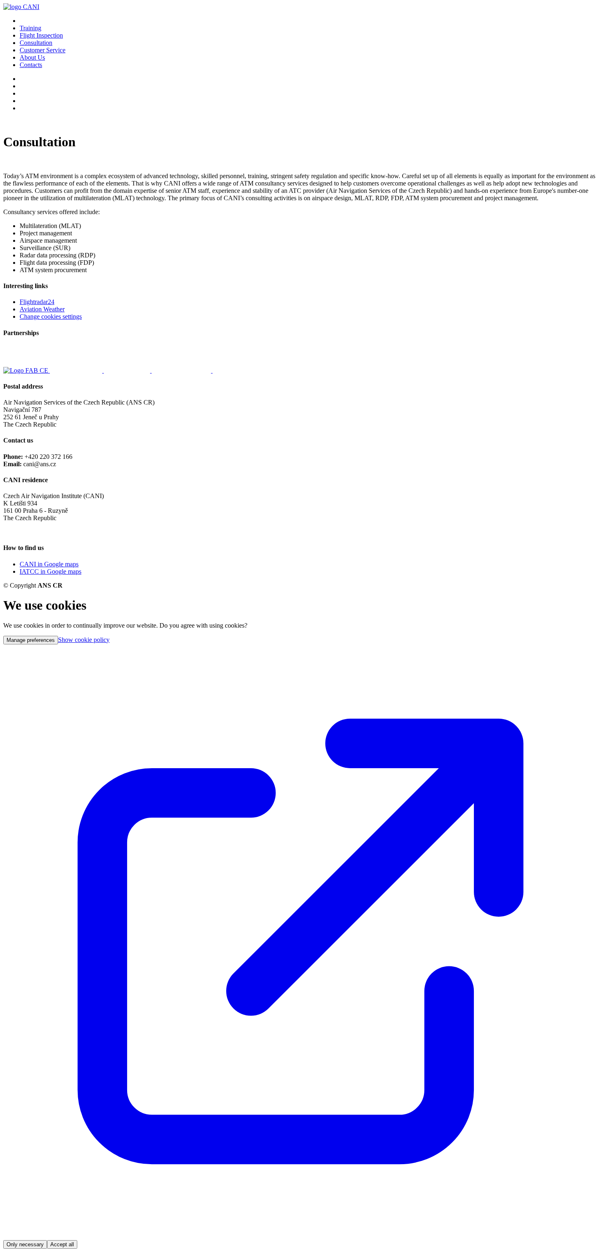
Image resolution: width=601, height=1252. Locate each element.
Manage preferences (31, 640)
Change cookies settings (51, 316)
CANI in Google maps (49, 564)
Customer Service (42, 50)
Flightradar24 (37, 301)
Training (30, 28)
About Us (32, 57)
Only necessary (25, 1244)
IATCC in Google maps (50, 571)
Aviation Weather (42, 309)
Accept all (62, 1244)
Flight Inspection (41, 35)
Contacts (31, 64)
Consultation (36, 42)
